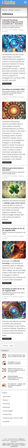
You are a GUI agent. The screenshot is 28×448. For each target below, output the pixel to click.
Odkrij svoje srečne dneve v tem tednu (13, 169)
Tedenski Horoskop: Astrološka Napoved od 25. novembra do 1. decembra (12, 22)
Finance (5, 400)
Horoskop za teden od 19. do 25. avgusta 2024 (13, 229)
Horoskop (4, 31)
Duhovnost (7, 396)
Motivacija (6, 407)
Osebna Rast (7, 414)
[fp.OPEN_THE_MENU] (25, 2)
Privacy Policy (10, 443)
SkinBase (22, 445)
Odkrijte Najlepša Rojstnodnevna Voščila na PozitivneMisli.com (15, 377)
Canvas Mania (14, 446)
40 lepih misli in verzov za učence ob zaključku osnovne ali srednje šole (16, 370)
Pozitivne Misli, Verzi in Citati (13, 418)
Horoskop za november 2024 (13, 89)
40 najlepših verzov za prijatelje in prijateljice (14, 362)
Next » (12, 345)
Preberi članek (6, 83)
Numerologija (7, 411)
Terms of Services (19, 443)
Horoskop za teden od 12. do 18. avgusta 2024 (13, 290)
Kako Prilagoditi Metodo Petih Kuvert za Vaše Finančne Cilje (16, 355)
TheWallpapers (15, 445)
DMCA (4, 443)
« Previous (5, 345)
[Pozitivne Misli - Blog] (8, 2)
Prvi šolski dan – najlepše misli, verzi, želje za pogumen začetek (17, 385)
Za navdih (6, 421)
